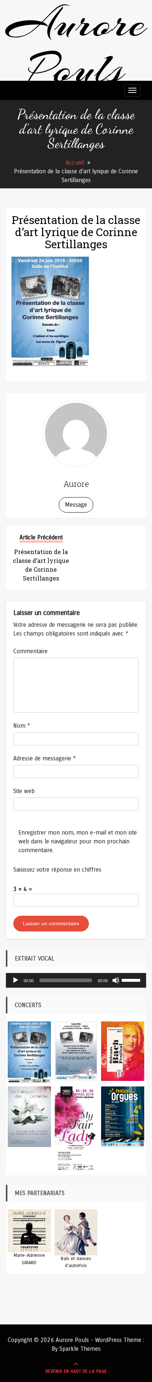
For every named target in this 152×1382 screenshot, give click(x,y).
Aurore (76, 483)
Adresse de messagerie (44, 758)
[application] (76, 980)
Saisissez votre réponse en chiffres (57, 869)
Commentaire (30, 651)
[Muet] (116, 980)
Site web (24, 791)
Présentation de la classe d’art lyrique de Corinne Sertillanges (76, 232)
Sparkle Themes (80, 1348)
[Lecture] (15, 980)
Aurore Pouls (76, 46)
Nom (21, 725)
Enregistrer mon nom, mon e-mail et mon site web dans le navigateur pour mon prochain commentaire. (77, 841)
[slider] (132, 979)
